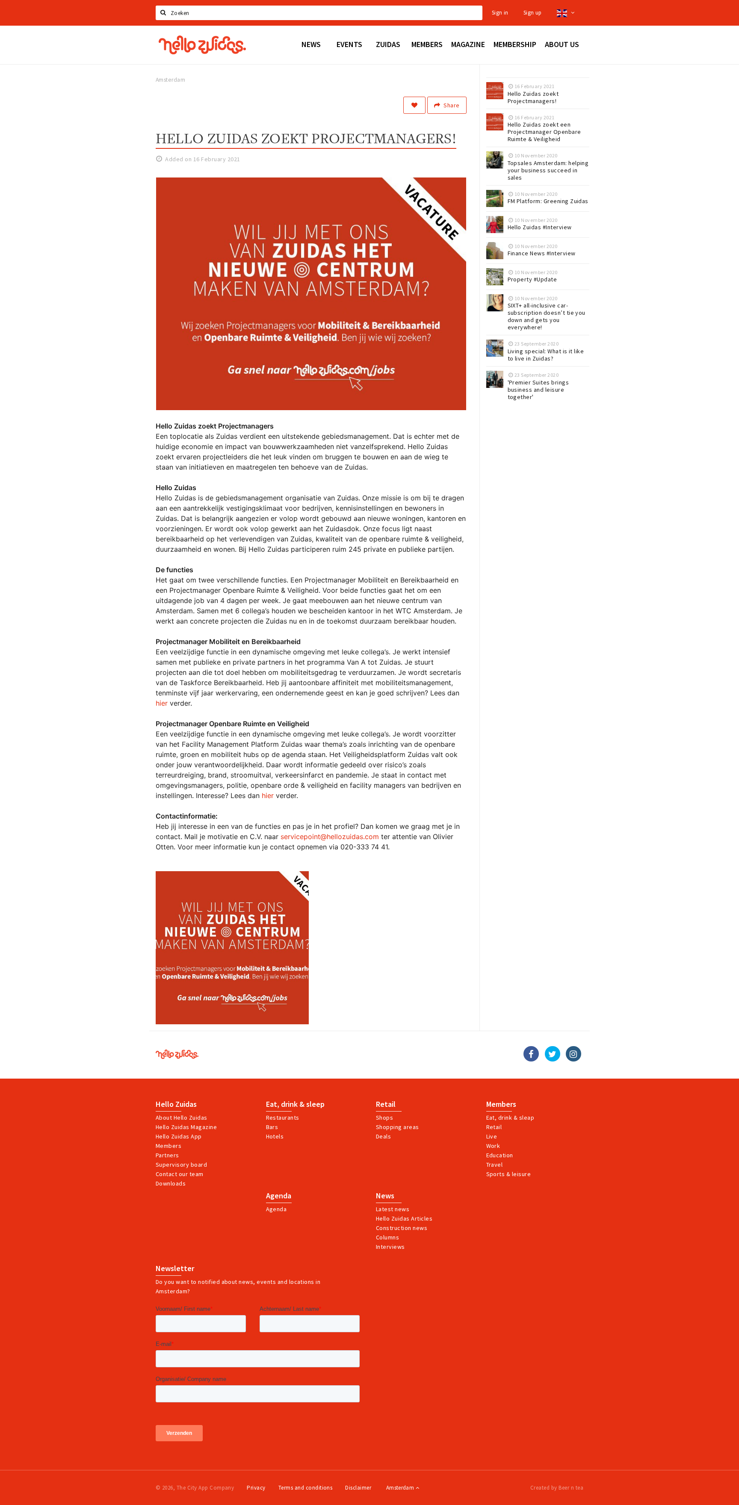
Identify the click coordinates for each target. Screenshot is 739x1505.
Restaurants (282, 1117)
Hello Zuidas (176, 1104)
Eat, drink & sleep (295, 1104)
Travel (494, 1164)
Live (491, 1136)
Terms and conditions (305, 1487)
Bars (272, 1127)
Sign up (532, 12)
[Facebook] (531, 1053)
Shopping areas (397, 1127)
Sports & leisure (508, 1174)
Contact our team (180, 1174)
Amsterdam (401, 1487)
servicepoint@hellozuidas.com (330, 836)
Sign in (500, 12)
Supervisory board (181, 1164)
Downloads (171, 1183)
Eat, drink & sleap (510, 1117)
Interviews (390, 1247)
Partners (167, 1155)
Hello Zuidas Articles (404, 1218)
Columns (387, 1237)
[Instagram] (573, 1053)
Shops (384, 1117)
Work (493, 1146)
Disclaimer (358, 1487)
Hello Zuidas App (179, 1136)
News (385, 1196)
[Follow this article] (414, 105)
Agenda (278, 1196)
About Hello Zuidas (181, 1117)
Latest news (392, 1209)
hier (163, 703)
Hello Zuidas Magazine (186, 1127)
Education (499, 1155)
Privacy (256, 1487)
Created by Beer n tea (556, 1487)
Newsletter (175, 1268)
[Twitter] (552, 1053)
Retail (386, 1104)
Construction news (401, 1228)
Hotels (275, 1136)
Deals (383, 1136)
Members (168, 1146)
